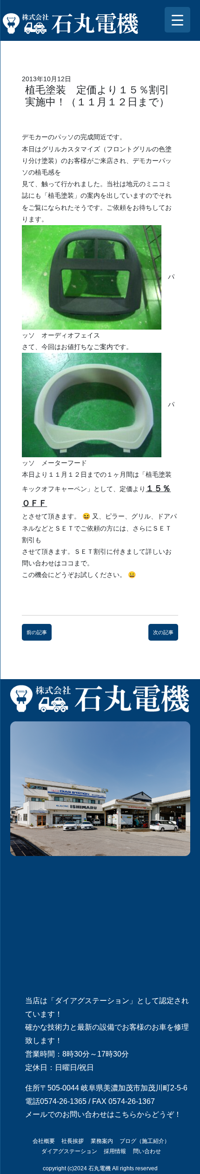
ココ (67, 563)
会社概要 (44, 1141)
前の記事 (37, 632)
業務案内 (102, 1141)
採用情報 (115, 1151)
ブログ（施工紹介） (145, 1141)
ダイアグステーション (69, 1151)
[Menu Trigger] (177, 19)
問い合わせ (147, 1151)
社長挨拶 (72, 1141)
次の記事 (163, 632)
